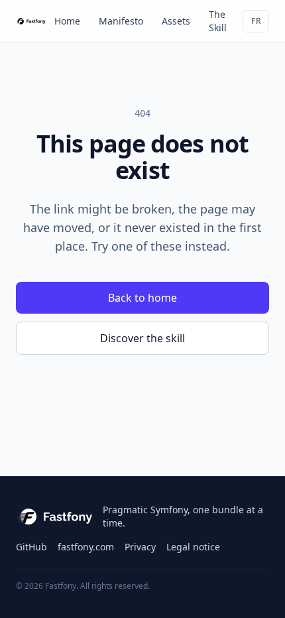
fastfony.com (86, 546)
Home (67, 21)
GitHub (31, 546)
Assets (176, 21)
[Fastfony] (31, 21)
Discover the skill (142, 338)
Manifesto (121, 21)
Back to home (142, 297)
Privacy (140, 546)
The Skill (218, 21)
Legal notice (193, 546)
